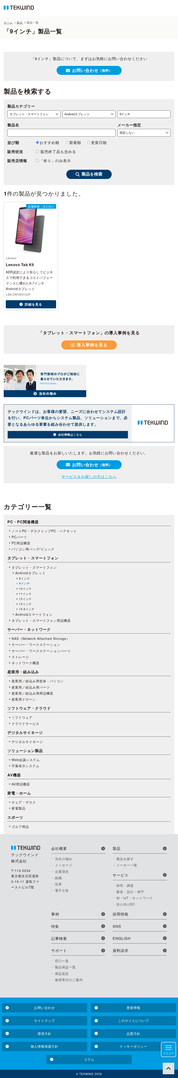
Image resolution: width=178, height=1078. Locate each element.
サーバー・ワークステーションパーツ (41, 651)
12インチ (25, 599)
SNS (117, 926)
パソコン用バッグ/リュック (33, 549)
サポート (59, 950)
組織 (58, 877)
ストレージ (20, 657)
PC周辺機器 (21, 543)
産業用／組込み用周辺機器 (32, 693)
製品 (117, 848)
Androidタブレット (30, 573)
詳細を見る (33, 304)
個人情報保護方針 (44, 1046)
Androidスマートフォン (34, 614)
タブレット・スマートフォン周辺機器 (41, 620)
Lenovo (11, 258)
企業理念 (62, 871)
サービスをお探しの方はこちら (89, 476)
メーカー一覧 (126, 865)
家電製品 (18, 808)
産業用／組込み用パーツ (31, 687)
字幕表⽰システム (25, 766)
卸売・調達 (125, 885)
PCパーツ (19, 537)
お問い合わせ (92, 70)
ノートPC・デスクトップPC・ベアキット (44, 531)
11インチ (25, 594)
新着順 (75, 142)
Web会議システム (26, 760)
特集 (55, 926)
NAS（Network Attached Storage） (41, 638)
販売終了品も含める (57, 151)
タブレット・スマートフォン (34, 567)
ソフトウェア (22, 717)
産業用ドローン (24, 699)
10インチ (25, 588)
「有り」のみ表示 (55, 160)
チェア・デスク (24, 802)
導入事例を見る (92, 345)
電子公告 (62, 890)
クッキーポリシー (133, 1046)
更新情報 (133, 1007)
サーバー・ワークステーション (36, 644)
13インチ (25, 604)
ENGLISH (122, 938)
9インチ (24, 583)
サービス (120, 875)
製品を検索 (92, 174)
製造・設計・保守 (130, 891)
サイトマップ (44, 1020)
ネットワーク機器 (25, 663)
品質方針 (133, 1033)
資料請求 (120, 950)
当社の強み (63, 858)
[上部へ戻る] (168, 1068)
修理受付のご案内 (69, 979)
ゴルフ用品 (20, 826)
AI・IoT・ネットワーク (134, 898)
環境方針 (44, 1033)
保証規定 (62, 973)
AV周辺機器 (21, 784)
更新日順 (99, 142)
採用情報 (120, 914)
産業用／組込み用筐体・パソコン (38, 681)
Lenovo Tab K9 (20, 264)
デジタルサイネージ (27, 742)
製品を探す (125, 858)
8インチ (24, 578)
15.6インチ (27, 609)
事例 (55, 914)
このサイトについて (133, 1020)
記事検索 (59, 938)
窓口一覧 (62, 960)
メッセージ (63, 865)
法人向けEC (125, 904)
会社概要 (59, 848)
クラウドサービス (25, 723)
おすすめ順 (49, 142)
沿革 (58, 884)
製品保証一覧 (65, 967)
